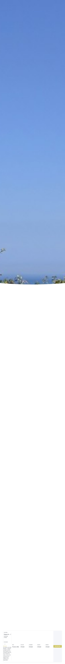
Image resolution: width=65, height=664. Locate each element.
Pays (13, 644)
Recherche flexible (6, 637)
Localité (22, 644)
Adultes (38, 644)
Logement (31, 644)
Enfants (47, 644)
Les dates (5, 632)
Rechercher (57, 646)
